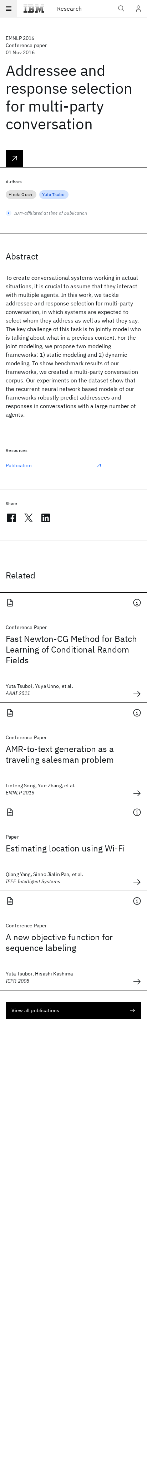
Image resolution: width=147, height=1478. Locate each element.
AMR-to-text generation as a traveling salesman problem (60, 754)
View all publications (35, 1010)
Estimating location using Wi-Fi (65, 848)
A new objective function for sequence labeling (59, 942)
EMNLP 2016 (20, 38)
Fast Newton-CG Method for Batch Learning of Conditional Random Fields (71, 649)
